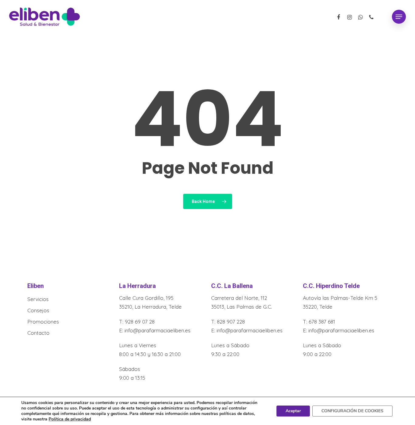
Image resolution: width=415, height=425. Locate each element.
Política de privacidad (70, 419)
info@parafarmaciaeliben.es (157, 330)
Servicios (38, 299)
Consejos (38, 310)
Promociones (43, 321)
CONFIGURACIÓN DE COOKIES (352, 411)
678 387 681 (322, 321)
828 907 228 (231, 321)
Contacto (38, 333)
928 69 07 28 (140, 321)
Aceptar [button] (293, 411)
